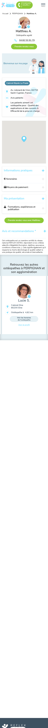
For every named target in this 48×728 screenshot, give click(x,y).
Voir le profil (24, 324)
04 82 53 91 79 (27, 40)
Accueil (5, 13)
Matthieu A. (32, 13)
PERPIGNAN (17, 13)
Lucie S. (24, 300)
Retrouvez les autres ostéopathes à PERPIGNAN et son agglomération (24, 268)
